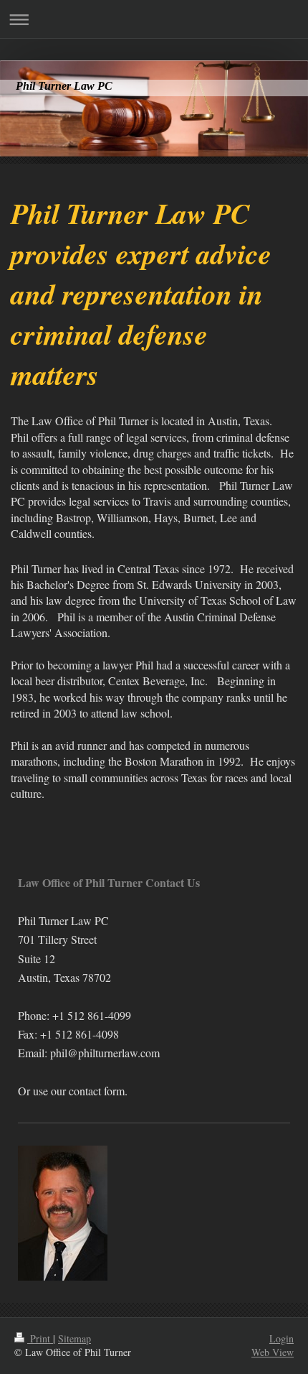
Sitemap (74, 1338)
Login (281, 1338)
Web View (272, 1352)
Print (40, 1338)
